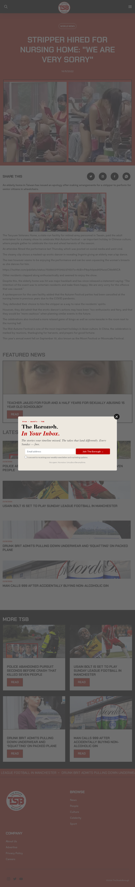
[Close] (117, 416)
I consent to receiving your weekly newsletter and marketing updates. (57, 457)
